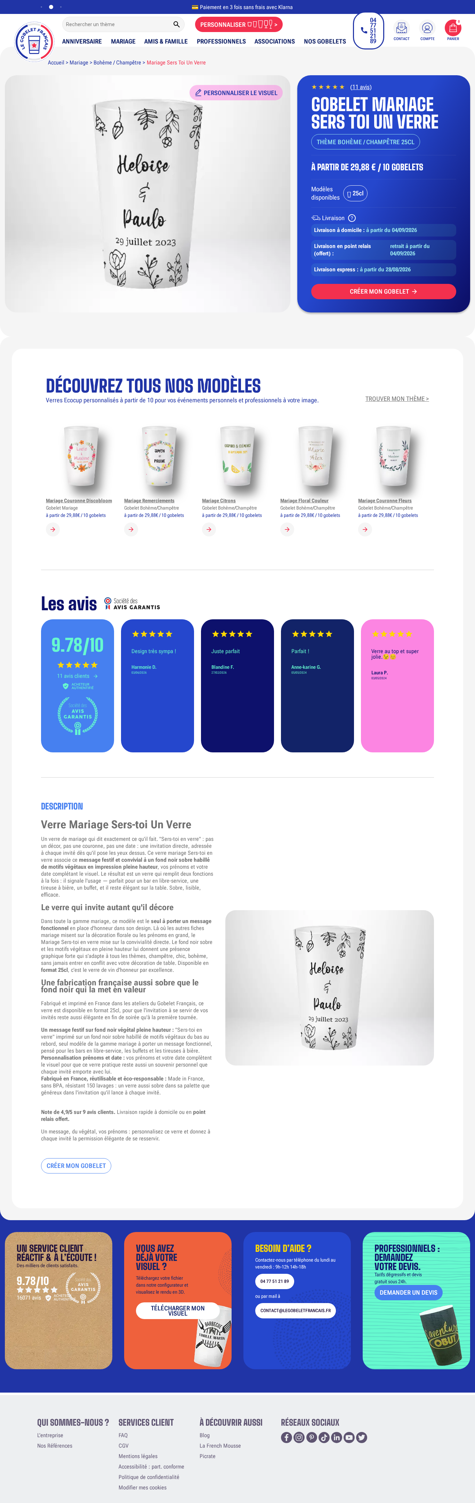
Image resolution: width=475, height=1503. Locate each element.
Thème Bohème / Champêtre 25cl (365, 142)
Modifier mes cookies (143, 1487)
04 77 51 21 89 (274, 1281)
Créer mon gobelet (379, 291)
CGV (123, 1445)
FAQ (123, 1435)
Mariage (123, 41)
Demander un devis (408, 1292)
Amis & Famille (166, 41)
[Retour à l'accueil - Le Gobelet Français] (34, 37)
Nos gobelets (325, 41)
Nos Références (54, 1445)
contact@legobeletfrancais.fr (295, 1310)
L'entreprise (50, 1435)
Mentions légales (138, 1456)
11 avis (361, 87)
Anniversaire (82, 41)
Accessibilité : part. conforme (151, 1466)
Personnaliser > (238, 24)
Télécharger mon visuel (178, 1310)
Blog (205, 1435)
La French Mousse (220, 1445)
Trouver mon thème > (397, 398)
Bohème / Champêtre (117, 62)
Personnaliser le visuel (240, 92)
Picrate (208, 1456)
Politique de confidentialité (149, 1477)
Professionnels (221, 41)
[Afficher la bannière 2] (50, 7)
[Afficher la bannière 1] (41, 7)
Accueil (56, 62)
